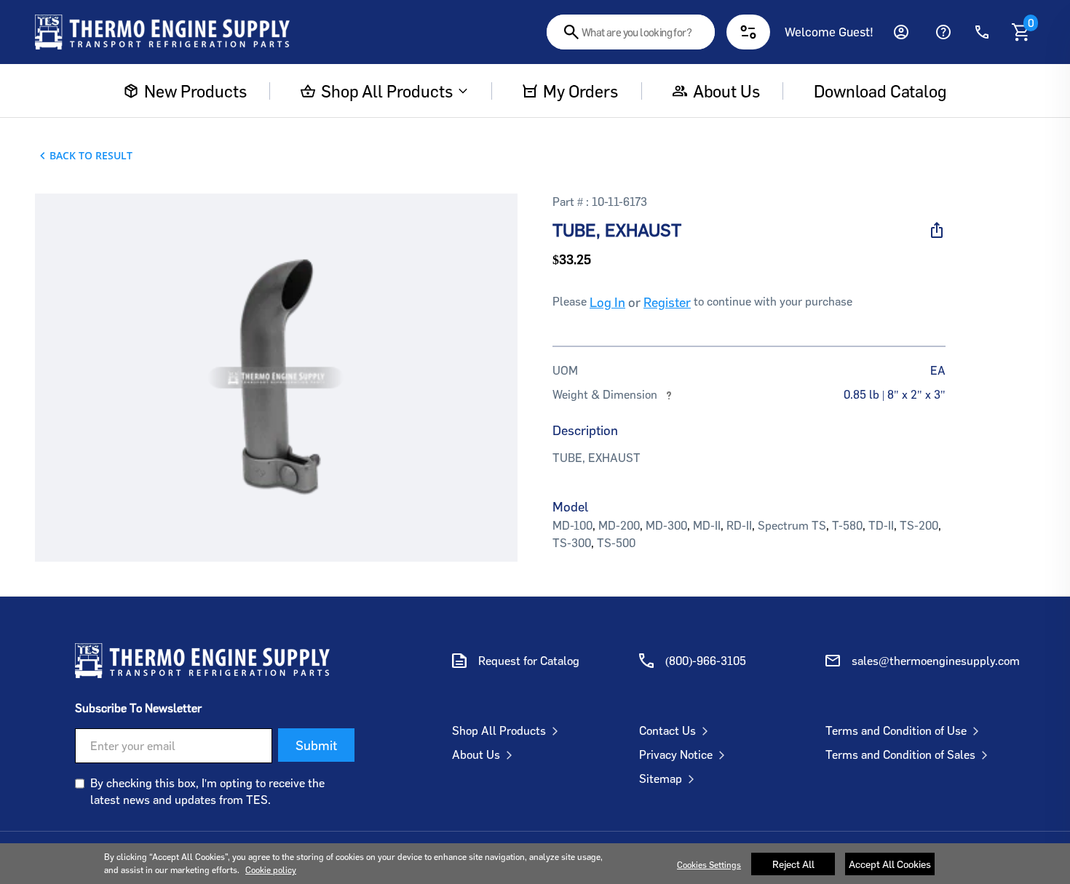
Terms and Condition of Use (896, 730)
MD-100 (572, 525)
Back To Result (90, 155)
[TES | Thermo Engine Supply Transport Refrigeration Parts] (202, 660)
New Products (195, 91)
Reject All (793, 864)
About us (726, 91)
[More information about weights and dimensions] (669, 394)
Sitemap (660, 778)
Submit (316, 745)
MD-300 (666, 525)
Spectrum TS (792, 525)
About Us (476, 754)
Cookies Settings (709, 864)
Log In (607, 302)
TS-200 (919, 525)
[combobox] (631, 32)
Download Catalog (880, 91)
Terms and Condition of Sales (900, 754)
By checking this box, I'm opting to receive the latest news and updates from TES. (207, 791)
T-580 (847, 525)
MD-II (707, 525)
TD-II (881, 525)
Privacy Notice (676, 754)
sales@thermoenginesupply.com (936, 660)
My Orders (580, 91)
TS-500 (616, 542)
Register (667, 302)
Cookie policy (270, 869)
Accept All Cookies (890, 864)
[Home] (162, 32)
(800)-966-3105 (705, 660)
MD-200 (619, 525)
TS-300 (571, 542)
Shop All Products (386, 91)
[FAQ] (943, 32)
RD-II (739, 525)
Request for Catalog (528, 660)
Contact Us (667, 730)
